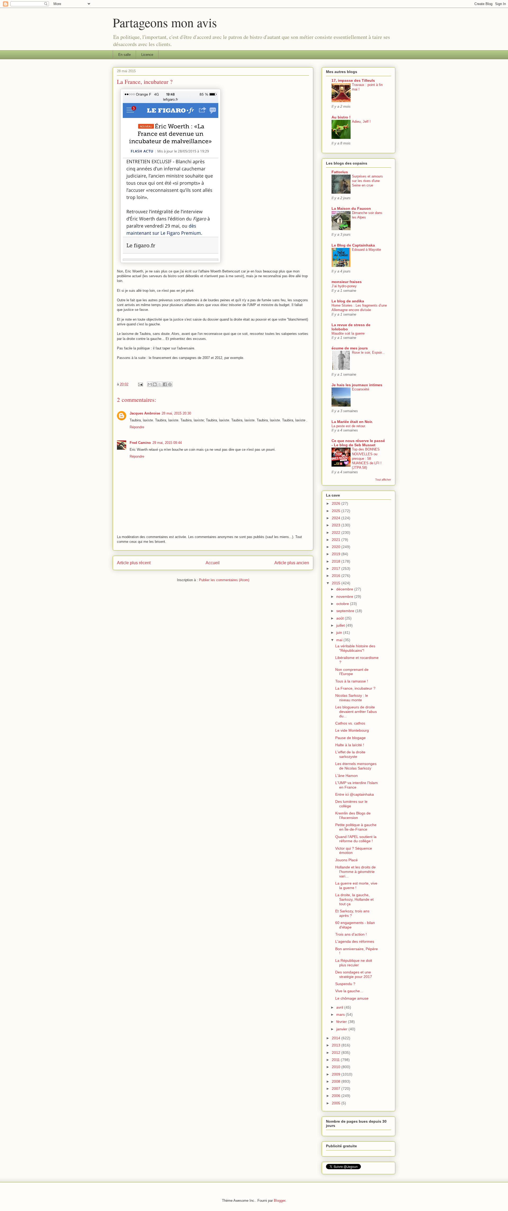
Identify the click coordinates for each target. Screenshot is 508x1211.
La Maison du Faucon (351, 208)
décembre (345, 589)
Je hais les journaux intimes (357, 385)
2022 (336, 532)
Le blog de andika (348, 301)
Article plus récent (134, 563)
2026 (336, 503)
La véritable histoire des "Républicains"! (355, 648)
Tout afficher (383, 479)
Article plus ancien (291, 563)
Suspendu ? (345, 984)
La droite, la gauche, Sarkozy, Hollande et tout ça (354, 899)
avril (340, 1007)
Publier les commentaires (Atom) (224, 580)
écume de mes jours (350, 348)
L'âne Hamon (346, 775)
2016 (336, 575)
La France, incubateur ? (355, 688)
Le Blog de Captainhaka (353, 245)
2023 (336, 525)
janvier (342, 1029)
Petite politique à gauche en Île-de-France (356, 827)
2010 (336, 1067)
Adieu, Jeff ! (361, 122)
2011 (336, 1060)
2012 (336, 1052)
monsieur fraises (347, 282)
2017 (336, 568)
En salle (124, 55)
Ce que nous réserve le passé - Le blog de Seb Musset (358, 443)
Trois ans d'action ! (351, 934)
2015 (336, 583)
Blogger (279, 1201)
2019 (336, 554)
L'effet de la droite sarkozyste (350, 754)
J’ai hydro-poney (344, 286)
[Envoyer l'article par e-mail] (140, 384)
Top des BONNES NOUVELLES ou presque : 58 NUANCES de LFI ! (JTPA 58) (367, 458)
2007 (336, 1088)
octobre (343, 604)
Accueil (213, 563)
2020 (336, 547)
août (340, 618)
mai (339, 640)
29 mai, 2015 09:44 (167, 443)
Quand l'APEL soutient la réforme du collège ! (356, 839)
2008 (336, 1081)
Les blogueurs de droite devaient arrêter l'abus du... (356, 711)
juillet (341, 625)
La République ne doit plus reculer (353, 962)
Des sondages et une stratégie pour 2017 (353, 974)
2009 (336, 1074)
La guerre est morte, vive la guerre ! (356, 885)
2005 (336, 1103)
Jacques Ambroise (145, 413)
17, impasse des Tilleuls (353, 80)
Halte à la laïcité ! (349, 745)
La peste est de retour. (349, 426)
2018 (336, 561)
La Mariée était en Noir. (352, 422)
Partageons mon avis (165, 22)
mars (341, 1014)
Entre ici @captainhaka (354, 794)
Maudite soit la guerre (348, 333)
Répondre (137, 427)
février (342, 1021)
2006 (336, 1096)
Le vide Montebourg (352, 730)
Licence (147, 55)
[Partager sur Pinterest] (170, 384)
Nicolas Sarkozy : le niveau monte (351, 697)
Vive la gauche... (349, 991)
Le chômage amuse (352, 998)
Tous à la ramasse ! (351, 681)
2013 (336, 1045)
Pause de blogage (350, 738)
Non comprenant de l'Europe (352, 671)
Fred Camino (140, 443)
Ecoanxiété (360, 389)
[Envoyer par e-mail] (149, 384)
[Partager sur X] (159, 384)
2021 (336, 540)
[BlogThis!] (154, 384)
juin (339, 632)
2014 (336, 1038)
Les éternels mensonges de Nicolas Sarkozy (356, 766)
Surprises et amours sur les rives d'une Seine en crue (367, 181)
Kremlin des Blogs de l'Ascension (353, 815)
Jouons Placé (346, 860)
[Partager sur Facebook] (164, 384)
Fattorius (340, 172)
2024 (336, 518)
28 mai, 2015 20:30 (176, 413)
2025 (336, 511)
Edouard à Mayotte (366, 250)
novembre (345, 596)
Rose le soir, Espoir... (368, 352)
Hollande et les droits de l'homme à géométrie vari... (355, 871)
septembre (345, 611)
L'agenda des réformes (354, 941)
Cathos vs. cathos (350, 723)
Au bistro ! (341, 117)
